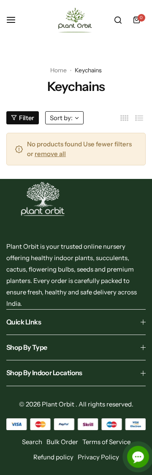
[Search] (118, 20)
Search (32, 442)
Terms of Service (106, 442)
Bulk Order (62, 442)
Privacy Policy (98, 457)
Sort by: (61, 118)
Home (58, 70)
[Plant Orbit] (76, 20)
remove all (50, 154)
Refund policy (53, 457)
